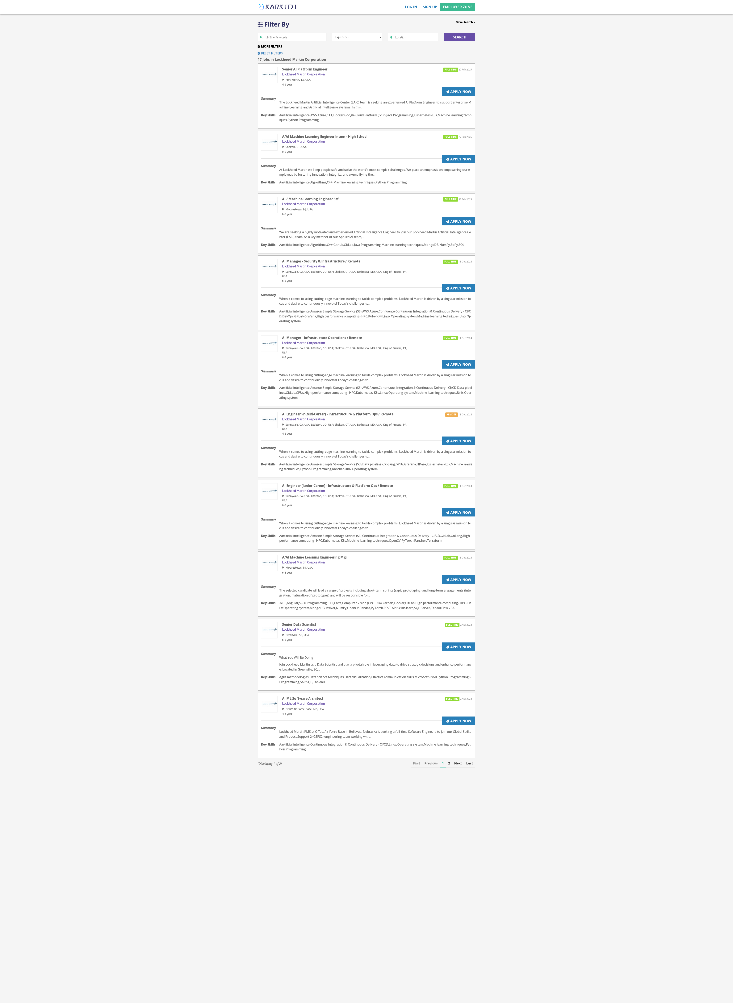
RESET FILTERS (271, 53)
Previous (431, 763)
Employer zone (457, 7)
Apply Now (460, 91)
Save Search (465, 22)
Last (469, 763)
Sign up (430, 7)
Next (458, 763)
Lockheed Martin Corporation (303, 74)
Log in (411, 7)
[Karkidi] (278, 7)
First (416, 763)
